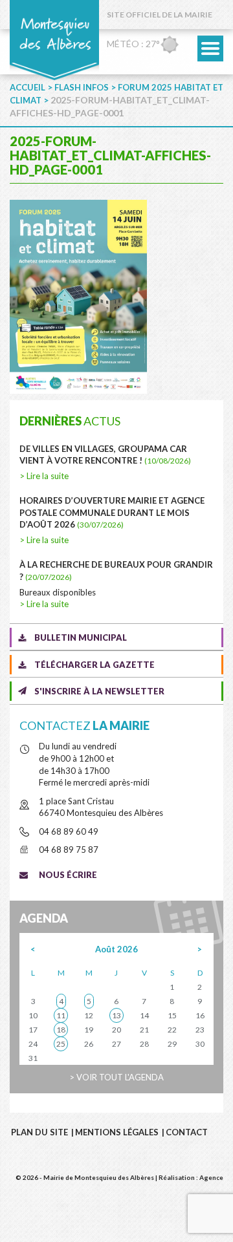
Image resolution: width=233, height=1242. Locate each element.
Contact (187, 1132)
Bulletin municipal (80, 637)
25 (60, 1044)
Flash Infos (81, 87)
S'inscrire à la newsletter (99, 691)
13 (116, 1015)
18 (60, 1029)
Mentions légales (117, 1132)
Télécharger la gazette (94, 664)
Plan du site (39, 1132)
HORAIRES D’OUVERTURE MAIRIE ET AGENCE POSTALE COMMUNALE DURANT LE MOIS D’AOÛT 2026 (112, 512)
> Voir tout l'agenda (116, 1077)
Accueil (27, 87)
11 (60, 1015)
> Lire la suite (44, 476)
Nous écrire (68, 875)
